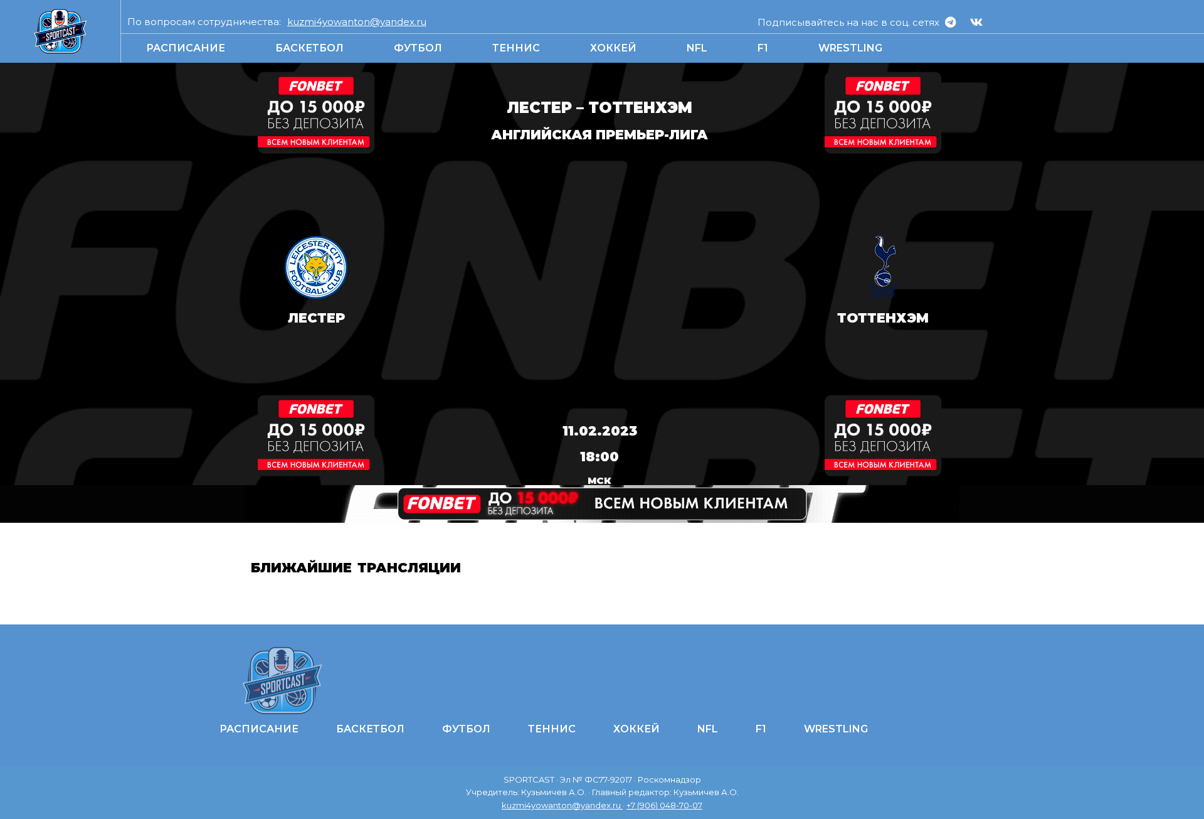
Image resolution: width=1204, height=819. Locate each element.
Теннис (516, 48)
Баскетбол (309, 48)
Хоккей (613, 48)
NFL (697, 48)
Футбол (418, 48)
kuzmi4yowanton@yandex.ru (356, 22)
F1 (763, 48)
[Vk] (976, 22)
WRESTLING (850, 48)
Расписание (185, 48)
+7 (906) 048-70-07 (664, 805)
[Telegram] (950, 22)
